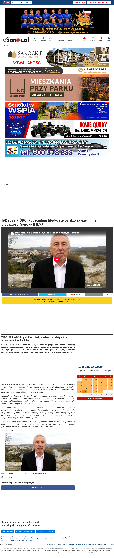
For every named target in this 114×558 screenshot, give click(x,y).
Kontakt (111, 545)
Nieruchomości (60, 40)
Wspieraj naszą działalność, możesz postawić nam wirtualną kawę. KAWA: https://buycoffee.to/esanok (58, 300)
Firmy (76, 40)
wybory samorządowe (12, 540)
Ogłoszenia (43, 40)
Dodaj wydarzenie (105, 2)
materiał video (21, 537)
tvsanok (51, 538)
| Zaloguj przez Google (45, 531)
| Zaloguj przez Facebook (25, 531)
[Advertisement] (57, 169)
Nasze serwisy (103, 545)
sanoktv (57, 537)
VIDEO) (56, 538)
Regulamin (78, 545)
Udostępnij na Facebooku (20, 294)
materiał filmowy (11, 537)
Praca (50, 40)
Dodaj (34, 40)
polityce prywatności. (92, 552)
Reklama (15, 2)
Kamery (108, 40)
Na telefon (69, 40)
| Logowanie (8, 531)
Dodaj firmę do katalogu (65, 545)
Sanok (53, 537)
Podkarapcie (40, 537)
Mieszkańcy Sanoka (30, 537)
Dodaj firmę (92, 2)
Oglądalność (86, 545)
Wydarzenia (93, 40)
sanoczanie (47, 537)
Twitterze (53, 294)
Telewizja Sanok (43, 538)
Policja (84, 40)
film (6, 537)
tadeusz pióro (64, 537)
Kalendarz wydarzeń (90, 366)
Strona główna (51, 545)
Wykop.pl (76, 294)
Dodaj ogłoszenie (80, 2)
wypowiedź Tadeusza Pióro (26, 540)
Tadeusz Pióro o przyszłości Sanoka (29, 538)
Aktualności (26, 2)
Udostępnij (39, 488)
